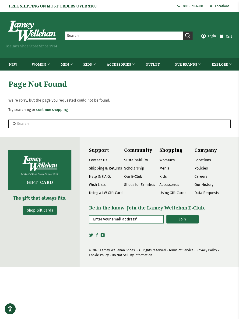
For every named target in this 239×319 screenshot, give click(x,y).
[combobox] (124, 36)
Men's (164, 168)
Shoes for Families (139, 184)
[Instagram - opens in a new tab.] (102, 236)
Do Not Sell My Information (132, 255)
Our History (204, 184)
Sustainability (136, 160)
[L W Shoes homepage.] (31, 34)
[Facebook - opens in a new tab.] (97, 236)
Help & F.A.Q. (100, 176)
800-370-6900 (193, 6)
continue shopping (52, 109)
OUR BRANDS (186, 64)
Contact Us (98, 160)
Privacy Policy (207, 250)
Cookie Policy (99, 255)
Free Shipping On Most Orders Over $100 (52, 6)
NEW (13, 64)
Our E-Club (133, 176)
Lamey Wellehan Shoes (117, 250)
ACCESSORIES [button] (119, 64)
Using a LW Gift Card (106, 193)
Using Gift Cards (172, 193)
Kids (163, 176)
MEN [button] (65, 64)
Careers (200, 176)
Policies (201, 168)
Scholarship (134, 168)
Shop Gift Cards (40, 210)
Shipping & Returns (105, 168)
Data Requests (206, 193)
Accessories (169, 184)
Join (182, 219)
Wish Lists (97, 184)
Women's (167, 160)
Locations (222, 6)
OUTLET (153, 64)
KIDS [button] (87, 64)
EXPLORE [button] (220, 64)
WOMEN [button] (39, 64)
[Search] (188, 36)
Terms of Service (181, 250)
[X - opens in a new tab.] (91, 236)
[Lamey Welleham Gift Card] (39, 170)
